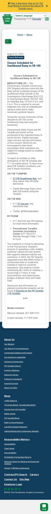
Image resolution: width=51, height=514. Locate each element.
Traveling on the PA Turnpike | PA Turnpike (25, 292)
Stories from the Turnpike (15, 409)
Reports (17, 457)
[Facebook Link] (5, 489)
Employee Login (13, 484)
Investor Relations (11, 370)
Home (20, 34)
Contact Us (10, 479)
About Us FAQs (10, 388)
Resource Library (11, 375)
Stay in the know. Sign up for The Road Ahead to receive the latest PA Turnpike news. (25, 6)
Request (13, 422)
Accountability (10, 453)
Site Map (24, 479)
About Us (9, 339)
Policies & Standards (13, 379)
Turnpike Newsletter (20, 405)
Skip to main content (24, 19)
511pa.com (23, 203)
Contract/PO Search (15, 474)
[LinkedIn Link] (16, 489)
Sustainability (9, 444)
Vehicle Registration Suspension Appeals (21, 431)
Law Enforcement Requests (15, 427)
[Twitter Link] (9, 489)
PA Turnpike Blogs (12, 418)
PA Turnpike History (12, 366)
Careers (34, 474)
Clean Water (9, 448)
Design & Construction (13, 361)
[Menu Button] (47, 19)
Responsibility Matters (17, 439)
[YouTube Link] (19, 489)
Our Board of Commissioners (16, 348)
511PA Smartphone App (25, 178)
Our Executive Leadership (15, 357)
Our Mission (9, 344)
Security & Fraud (11, 383)
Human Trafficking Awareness (16, 468)
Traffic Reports (10, 401)
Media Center (9, 414)
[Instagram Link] (12, 489)
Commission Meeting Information (18, 353)
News (29, 34)
